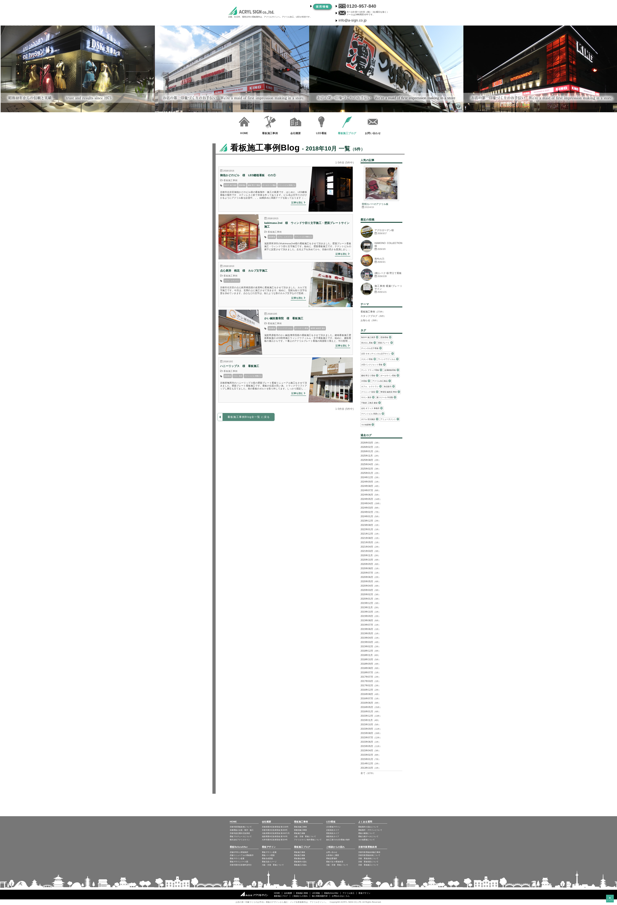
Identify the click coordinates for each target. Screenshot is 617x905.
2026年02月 (370, 447)
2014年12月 (370, 763)
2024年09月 (370, 481)
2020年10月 (370, 559)
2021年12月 (370, 533)
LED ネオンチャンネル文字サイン (377, 354)
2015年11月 (370, 720)
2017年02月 (370, 685)
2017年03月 (370, 681)
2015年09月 (371, 728)
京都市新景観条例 (367, 847)
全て (368, 773)
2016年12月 (370, 689)
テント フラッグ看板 (371, 370)
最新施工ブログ (281, 896)
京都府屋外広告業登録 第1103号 (275, 827)
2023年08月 (370, 525)
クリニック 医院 (369, 392)
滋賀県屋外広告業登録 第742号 (274, 836)
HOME (233, 821)
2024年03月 (370, 507)
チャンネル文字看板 (371, 348)
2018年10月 (370, 659)
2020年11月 (370, 555)
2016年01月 (370, 711)
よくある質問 (365, 821)
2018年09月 (370, 663)
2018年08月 (370, 668)
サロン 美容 (237, 376)
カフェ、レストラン (285, 237)
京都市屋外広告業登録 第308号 (274, 830)
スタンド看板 (368, 359)
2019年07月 (370, 624)
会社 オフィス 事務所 (371, 408)
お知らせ (370, 320)
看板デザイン (269, 847)
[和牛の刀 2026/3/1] (381, 265)
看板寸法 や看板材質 (334, 862)
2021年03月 (370, 551)
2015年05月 (371, 746)
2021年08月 (370, 538)
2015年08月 (371, 733)
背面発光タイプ (332, 833)
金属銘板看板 (391, 370)
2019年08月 (370, 620)
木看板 (365, 381)
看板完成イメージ (269, 862)
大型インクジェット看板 (373, 365)
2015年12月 (371, 715)
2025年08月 (370, 460)
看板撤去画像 (299, 858)
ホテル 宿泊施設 (369, 419)
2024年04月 (371, 503)
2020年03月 (370, 590)
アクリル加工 (348, 893)
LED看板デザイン (333, 827)
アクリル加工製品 (381, 381)
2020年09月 (370, 564)
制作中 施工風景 (230, 185)
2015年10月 (370, 724)
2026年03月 (370, 442)
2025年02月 (370, 468)
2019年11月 (370, 607)
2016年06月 (370, 702)
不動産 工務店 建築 (370, 403)
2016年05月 (371, 707)
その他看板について (366, 840)
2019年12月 (370, 603)
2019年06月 (370, 629)
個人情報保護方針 (320, 896)
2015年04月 (370, 750)
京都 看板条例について (368, 858)
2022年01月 (370, 529)
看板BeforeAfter (239, 847)
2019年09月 (370, 616)
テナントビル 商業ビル (286, 185)
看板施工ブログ (302, 847)
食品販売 (389, 386)
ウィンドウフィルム (285, 328)
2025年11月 (370, 455)
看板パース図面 (268, 855)
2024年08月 (370, 486)
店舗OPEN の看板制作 (239, 852)
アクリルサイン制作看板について (308, 840)
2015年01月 (370, 759)
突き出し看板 (368, 343)
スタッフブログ (373, 316)
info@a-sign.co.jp (353, 20)
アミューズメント (389, 419)
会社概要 (266, 821)
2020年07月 (370, 572)
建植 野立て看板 (254, 185)
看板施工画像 (299, 833)
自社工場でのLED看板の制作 (338, 840)
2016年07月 (370, 698)
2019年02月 (370, 646)
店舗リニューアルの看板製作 (242, 855)
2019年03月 (370, 642)
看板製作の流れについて (368, 827)
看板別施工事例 (300, 827)
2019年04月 (370, 637)
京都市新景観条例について (369, 855)
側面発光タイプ (332, 836)
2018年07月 (370, 672)
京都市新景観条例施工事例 (369, 852)
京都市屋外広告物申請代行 (241, 865)
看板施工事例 (230, 180)
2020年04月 (370, 585)
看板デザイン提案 (237, 858)
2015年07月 (371, 737)
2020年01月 (370, 598)
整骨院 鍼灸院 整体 (318, 328)
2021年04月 (370, 546)
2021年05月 (370, 542)
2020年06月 (370, 577)
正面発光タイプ (332, 830)
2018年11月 (370, 655)
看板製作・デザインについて (370, 830)
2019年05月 (370, 633)
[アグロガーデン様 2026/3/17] (381, 237)
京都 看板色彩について (368, 862)
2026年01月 (370, 451)
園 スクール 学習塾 (386, 397)
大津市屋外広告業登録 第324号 (274, 840)
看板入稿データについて (368, 836)
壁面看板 (242, 185)
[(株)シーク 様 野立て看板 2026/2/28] (381, 280)
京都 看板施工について (368, 865)
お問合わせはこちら (341, 896)
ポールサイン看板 (269, 185)
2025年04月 (370, 464)
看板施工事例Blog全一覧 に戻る (249, 417)
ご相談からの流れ (335, 847)
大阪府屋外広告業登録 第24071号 (276, 833)
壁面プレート (385, 343)
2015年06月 (370, 741)
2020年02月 (370, 594)
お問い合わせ (331, 852)
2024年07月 (370, 490)
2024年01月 (370, 516)
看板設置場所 (331, 858)
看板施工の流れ (300, 865)
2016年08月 (370, 694)
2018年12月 (370, 650)
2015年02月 (370, 754)
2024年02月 (370, 512)
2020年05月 (370, 581)
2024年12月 (370, 477)
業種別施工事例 (300, 830)
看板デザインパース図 (239, 862)
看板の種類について (366, 833)
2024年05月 (371, 499)
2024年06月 (370, 494)
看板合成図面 (267, 858)
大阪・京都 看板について (305, 836)
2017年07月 (370, 676)
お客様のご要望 (332, 855)
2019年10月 (370, 611)
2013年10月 (370, 767)
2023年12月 (370, 520)
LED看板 (330, 821)
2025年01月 (370, 473)
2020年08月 (370, 568)
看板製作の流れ (300, 862)
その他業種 (367, 425)
